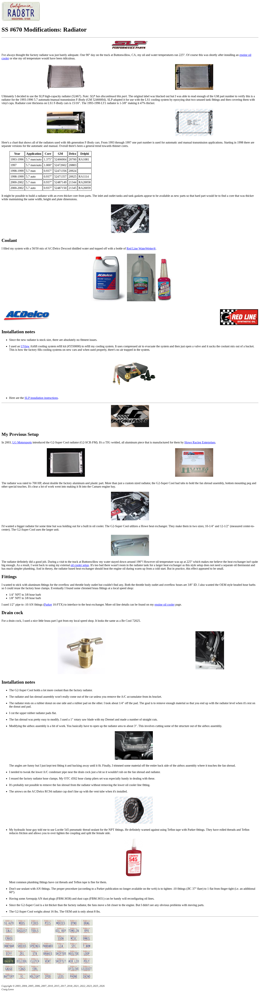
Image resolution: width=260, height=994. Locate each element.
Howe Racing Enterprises (199, 442)
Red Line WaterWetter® (141, 248)
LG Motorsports (22, 442)
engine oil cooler (165, 604)
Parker (48, 604)
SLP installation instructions (41, 397)
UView (25, 346)
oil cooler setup (80, 565)
